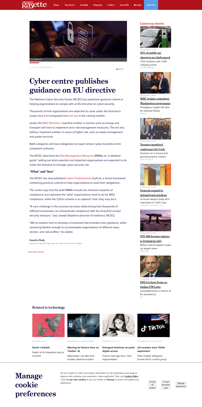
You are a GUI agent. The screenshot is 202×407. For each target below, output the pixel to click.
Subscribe (151, 5)
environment (147, 68)
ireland (144, 251)
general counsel (149, 205)
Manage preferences (181, 384)
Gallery (111, 5)
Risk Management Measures (77, 155)
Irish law (73, 115)
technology (45, 67)
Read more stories (36, 252)
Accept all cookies (152, 384)
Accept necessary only (166, 384)
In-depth (84, 5)
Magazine (97, 5)
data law (156, 341)
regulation (88, 341)
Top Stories (70, 5)
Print (121, 69)
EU (161, 205)
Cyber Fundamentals (78, 178)
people (143, 114)
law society (146, 159)
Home (56, 5)
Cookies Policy (131, 376)
